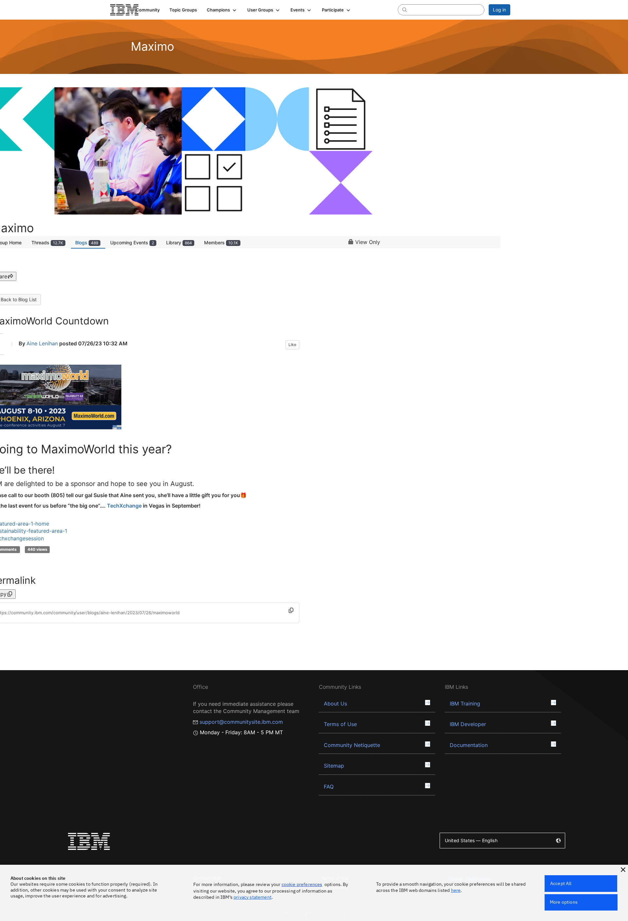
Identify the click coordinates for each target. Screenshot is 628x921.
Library (179, 242)
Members (221, 242)
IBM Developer (468, 724)
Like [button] (292, 344)
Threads (47, 242)
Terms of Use (340, 724)
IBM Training (465, 703)
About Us (335, 703)
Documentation (469, 745)
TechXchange (124, 505)
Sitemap (334, 765)
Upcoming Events (132, 242)
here (456, 890)
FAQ (329, 786)
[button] (222, 10)
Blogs (86, 242)
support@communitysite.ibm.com (241, 722)
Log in (499, 9)
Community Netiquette (352, 745)
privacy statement (252, 897)
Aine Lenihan (42, 343)
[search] (404, 9)
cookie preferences (302, 884)
